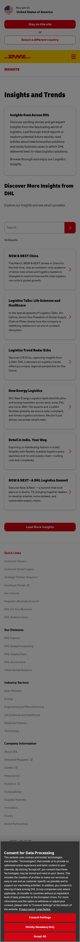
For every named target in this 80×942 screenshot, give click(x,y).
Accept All (40, 936)
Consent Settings (40, 917)
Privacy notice (27, 909)
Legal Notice (43, 909)
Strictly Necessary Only (40, 927)
